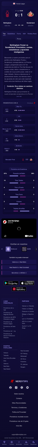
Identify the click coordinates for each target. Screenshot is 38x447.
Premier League (20, 4)
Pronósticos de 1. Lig (9, 331)
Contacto (19, 398)
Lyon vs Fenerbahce (27, 319)
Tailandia (6, 355)
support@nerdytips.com (19, 434)
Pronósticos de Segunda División (8, 313)
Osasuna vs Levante (28, 311)
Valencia (6, 363)
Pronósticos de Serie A (9, 327)
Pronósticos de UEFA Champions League (10, 318)
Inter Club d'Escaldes (9, 358)
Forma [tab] (19, 34)
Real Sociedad (25, 351)
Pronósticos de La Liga (9, 309)
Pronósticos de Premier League (8, 323)
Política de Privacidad (19, 412)
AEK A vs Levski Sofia (27, 322)
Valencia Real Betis (19, 262)
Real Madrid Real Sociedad (19, 267)
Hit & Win (19, 426)
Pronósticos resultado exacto (19, 417)
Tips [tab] (4, 34)
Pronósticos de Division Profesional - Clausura (9, 335)
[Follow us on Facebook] (10, 387)
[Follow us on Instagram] (16, 387)
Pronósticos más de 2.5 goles (19, 421)
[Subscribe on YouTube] (27, 387)
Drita (5, 361)
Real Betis (6, 366)
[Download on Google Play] (11, 283)
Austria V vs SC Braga (26, 327)
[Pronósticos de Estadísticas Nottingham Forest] (7, 13)
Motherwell (24, 356)
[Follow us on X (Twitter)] (22, 387)
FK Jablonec (24, 364)
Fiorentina (23, 361)
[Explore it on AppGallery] (19, 289)
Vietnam (6, 353)
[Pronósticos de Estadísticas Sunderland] (30, 14)
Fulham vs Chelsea (27, 309)
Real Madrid (7, 369)
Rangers (23, 367)
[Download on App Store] (27, 283)
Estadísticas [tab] (11, 34)
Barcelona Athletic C (19, 273)
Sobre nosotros (19, 394)
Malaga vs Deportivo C (28, 315)
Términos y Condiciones (19, 407)
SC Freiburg (24, 353)
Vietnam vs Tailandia (28, 306)
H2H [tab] (24, 34)
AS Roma (23, 359)
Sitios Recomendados (19, 403)
